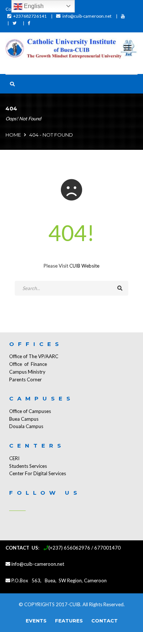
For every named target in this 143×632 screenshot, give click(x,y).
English (33, 6)
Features (69, 621)
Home (13, 135)
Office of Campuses (30, 411)
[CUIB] (72, 49)
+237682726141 (30, 16)
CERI (14, 458)
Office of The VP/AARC (33, 356)
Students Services (28, 466)
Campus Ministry (27, 372)
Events (36, 621)
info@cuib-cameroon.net (86, 16)
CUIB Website (84, 266)
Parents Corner (25, 379)
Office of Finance (28, 364)
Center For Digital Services (37, 473)
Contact (104, 621)
